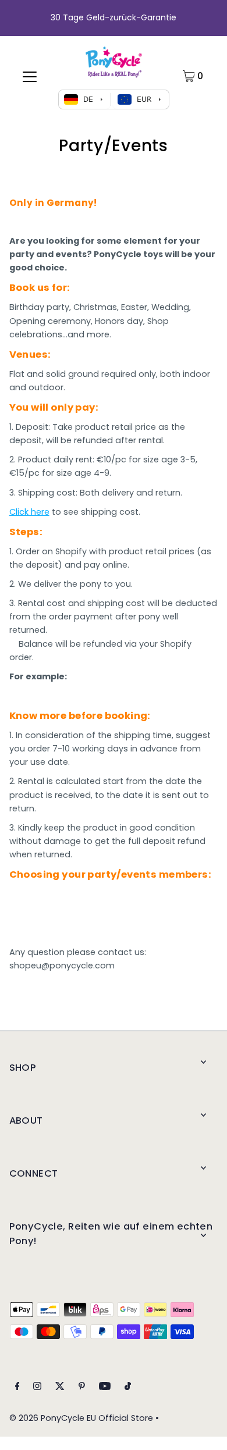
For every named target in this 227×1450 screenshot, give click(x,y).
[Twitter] (60, 1387)
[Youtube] (105, 1387)
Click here (29, 512)
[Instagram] (37, 1387)
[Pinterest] (82, 1387)
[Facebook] (17, 1387)
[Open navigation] (29, 76)
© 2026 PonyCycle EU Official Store (81, 1418)
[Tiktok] (128, 1387)
